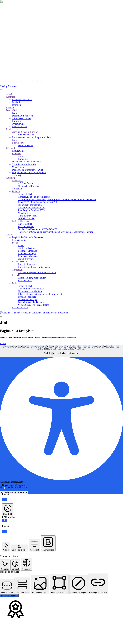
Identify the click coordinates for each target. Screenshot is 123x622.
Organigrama (18, 124)
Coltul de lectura (26, 259)
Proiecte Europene (20, 221)
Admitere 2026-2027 (22, 99)
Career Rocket (25, 223)
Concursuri (17, 188)
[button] (7, 509)
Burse (15, 140)
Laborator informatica (28, 256)
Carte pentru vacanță (28, 215)
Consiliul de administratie (24, 164)
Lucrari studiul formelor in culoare (34, 267)
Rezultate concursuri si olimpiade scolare (31, 137)
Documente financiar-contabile (26, 161)
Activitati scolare (20, 261)
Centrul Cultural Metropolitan (32, 278)
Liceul (21, 245)
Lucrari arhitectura (26, 264)
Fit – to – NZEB (26, 226)
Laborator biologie (27, 253)
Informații (16, 105)
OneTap (23, 487)
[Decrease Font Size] (4, 499)
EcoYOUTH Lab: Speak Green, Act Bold (38, 202)
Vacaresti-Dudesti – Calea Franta (33, 305)
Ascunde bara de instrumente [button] (14, 492)
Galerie (9, 234)
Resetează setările (9, 596)
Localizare (17, 121)
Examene (16, 153)
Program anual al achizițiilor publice (29, 172)
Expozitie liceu (25, 280)
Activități (10, 178)
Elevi (8, 129)
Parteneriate (17, 180)
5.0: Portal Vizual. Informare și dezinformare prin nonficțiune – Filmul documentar (57, 199)
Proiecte (16, 191)
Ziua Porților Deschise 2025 (31, 210)
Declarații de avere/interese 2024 (27, 169)
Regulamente (18, 151)
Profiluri (16, 102)
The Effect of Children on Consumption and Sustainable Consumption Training (55, 232)
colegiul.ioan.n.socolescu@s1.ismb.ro (25, 81)
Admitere (10, 96)
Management (18, 167)
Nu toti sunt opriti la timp (30, 205)
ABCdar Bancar (25, 183)
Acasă (9, 94)
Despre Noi (11, 110)
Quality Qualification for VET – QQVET (37, 229)
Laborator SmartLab (27, 251)
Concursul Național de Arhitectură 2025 (37, 272)
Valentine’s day (25, 213)
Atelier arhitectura (26, 248)
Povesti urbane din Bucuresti (31, 302)
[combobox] (61, 351)
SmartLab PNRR (26, 194)
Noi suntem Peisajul (27, 299)
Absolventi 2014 (20, 307)
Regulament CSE (26, 134)
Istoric (15, 113)
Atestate (10, 107)
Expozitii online (19, 240)
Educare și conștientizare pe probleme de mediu (40, 294)
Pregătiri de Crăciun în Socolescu (28, 237)
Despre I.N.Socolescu (22, 115)
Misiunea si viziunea (21, 118)
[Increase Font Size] (4, 488)
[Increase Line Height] (4, 520)
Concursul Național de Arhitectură (34, 196)
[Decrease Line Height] (4, 531)
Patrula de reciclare (27, 296)
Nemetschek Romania (28, 186)
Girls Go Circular (26, 218)
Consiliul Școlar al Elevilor (25, 132)
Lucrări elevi (18, 142)
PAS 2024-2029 (19, 126)
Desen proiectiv (25, 145)
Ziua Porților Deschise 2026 (31, 207)
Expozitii (16, 275)
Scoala (15, 242)
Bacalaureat (23, 159)
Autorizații (17, 175)
